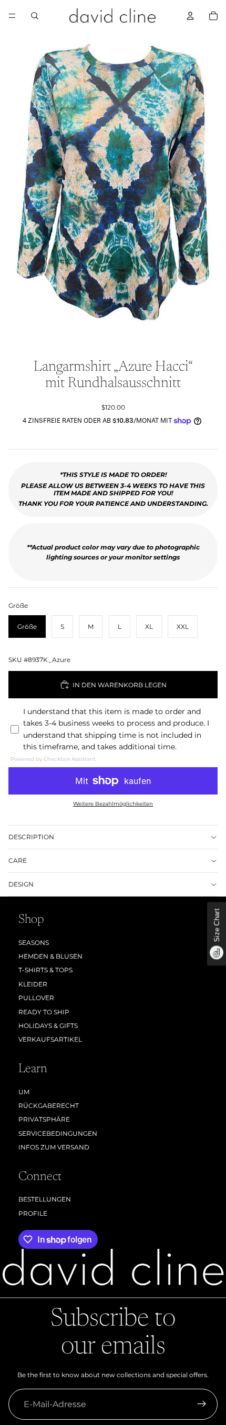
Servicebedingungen (57, 1133)
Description (31, 837)
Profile (32, 1213)
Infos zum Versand (53, 1147)
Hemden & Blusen (50, 956)
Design (21, 884)
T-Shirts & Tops (45, 970)
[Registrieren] (202, 1404)
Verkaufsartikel (50, 1039)
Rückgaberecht (48, 1106)
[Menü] (12, 16)
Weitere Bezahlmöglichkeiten (113, 803)
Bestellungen (44, 1199)
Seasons (33, 942)
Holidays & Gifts (48, 1026)
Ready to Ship (43, 1012)
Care (17, 860)
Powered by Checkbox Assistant (53, 759)
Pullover (36, 998)
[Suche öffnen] (34, 15)
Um (23, 1092)
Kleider (32, 984)
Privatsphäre (44, 1119)
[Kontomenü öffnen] (190, 15)
